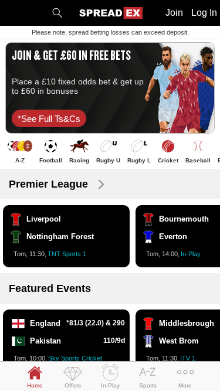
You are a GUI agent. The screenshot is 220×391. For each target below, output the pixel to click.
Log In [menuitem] (204, 13)
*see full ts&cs (49, 119)
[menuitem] (57, 13)
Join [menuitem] (174, 13)
